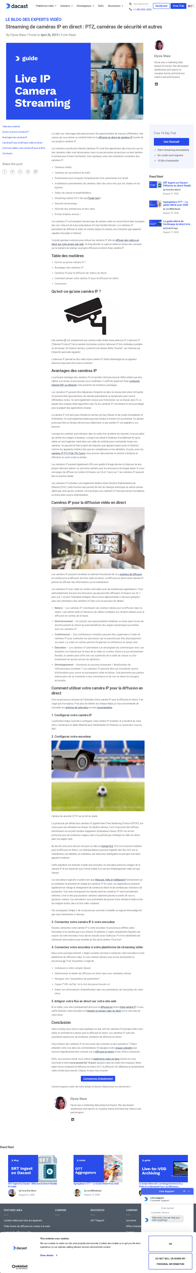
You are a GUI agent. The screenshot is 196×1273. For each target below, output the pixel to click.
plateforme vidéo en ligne (106, 1058)
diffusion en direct (104, 1051)
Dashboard (161, 5)
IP (65, 340)
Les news (131, 1220)
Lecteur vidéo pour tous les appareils (23, 1220)
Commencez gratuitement (98, 1078)
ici (64, 961)
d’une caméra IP (128, 1007)
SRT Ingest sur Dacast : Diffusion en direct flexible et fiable (177, 184)
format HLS (107, 846)
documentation (104, 707)
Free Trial (178, 5)
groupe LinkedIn (123, 1047)
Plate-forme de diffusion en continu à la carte (27, 1226)
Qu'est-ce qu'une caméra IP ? (15, 132)
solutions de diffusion (130, 574)
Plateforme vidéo (45, 5)
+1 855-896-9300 (142, 9)
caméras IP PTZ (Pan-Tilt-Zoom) (68, 453)
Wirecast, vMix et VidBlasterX (110, 879)
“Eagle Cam (94, 198)
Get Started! (171, 141)
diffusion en (106, 1007)
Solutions (65, 5)
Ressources (114, 5)
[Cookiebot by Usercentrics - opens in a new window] (19, 1267)
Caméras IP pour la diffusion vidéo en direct (22, 142)
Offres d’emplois (134, 1226)
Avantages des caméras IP (14, 137)
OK (170, 1244)
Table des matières (11, 126)
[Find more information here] (167, 1229)
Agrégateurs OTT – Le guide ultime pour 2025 (175, 203)
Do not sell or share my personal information (170, 1261)
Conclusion (7, 153)
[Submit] (130, 4)
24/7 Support (97, 1220)
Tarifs (101, 5)
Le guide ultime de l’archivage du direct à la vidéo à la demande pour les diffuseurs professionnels (176, 223)
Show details (46, 1255)
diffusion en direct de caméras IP (115, 137)
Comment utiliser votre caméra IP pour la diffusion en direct (29, 148)
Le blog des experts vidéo (33, 19)
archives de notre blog (76, 707)
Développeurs (84, 5)
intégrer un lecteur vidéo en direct (104, 1010)
